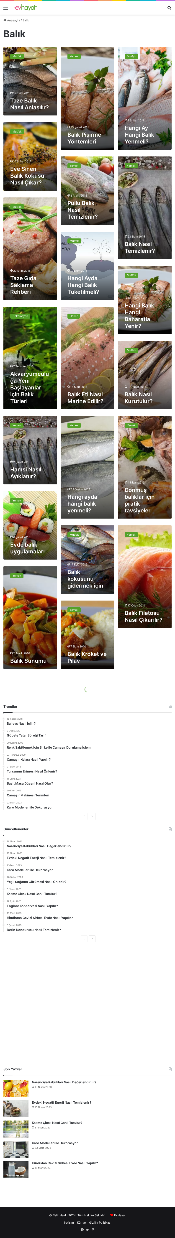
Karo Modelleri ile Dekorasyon (55, 1143)
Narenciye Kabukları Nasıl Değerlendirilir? (64, 1082)
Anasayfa (13, 20)
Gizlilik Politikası (100, 1222)
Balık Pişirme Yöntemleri (84, 138)
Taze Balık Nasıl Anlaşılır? (29, 104)
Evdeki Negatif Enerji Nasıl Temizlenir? (61, 1102)
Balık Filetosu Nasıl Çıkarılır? (143, 616)
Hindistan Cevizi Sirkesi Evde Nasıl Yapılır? (65, 1163)
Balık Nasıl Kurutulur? (139, 397)
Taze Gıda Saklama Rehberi (23, 285)
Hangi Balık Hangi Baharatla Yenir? (139, 315)
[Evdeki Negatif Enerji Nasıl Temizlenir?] (15, 1108)
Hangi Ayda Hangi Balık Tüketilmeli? (83, 285)
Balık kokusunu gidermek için (85, 579)
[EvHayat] (25, 7)
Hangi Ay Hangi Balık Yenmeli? (139, 135)
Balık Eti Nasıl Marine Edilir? (85, 397)
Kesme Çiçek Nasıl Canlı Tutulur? (57, 1123)
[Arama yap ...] (169, 9)
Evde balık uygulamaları (27, 548)
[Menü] (5, 9)
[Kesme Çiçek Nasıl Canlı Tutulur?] (15, 1129)
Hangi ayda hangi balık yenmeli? (82, 504)
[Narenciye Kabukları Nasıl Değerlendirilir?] (15, 1088)
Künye (81, 1222)
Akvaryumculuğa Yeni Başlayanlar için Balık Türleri (29, 387)
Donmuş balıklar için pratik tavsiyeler (140, 500)
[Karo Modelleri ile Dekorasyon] (15, 1149)
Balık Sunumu (28, 660)
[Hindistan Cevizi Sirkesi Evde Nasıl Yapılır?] (15, 1169)
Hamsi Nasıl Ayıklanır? (25, 473)
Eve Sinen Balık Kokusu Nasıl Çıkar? (27, 176)
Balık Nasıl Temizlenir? (140, 247)
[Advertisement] (87, 1004)
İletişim (69, 1222)
